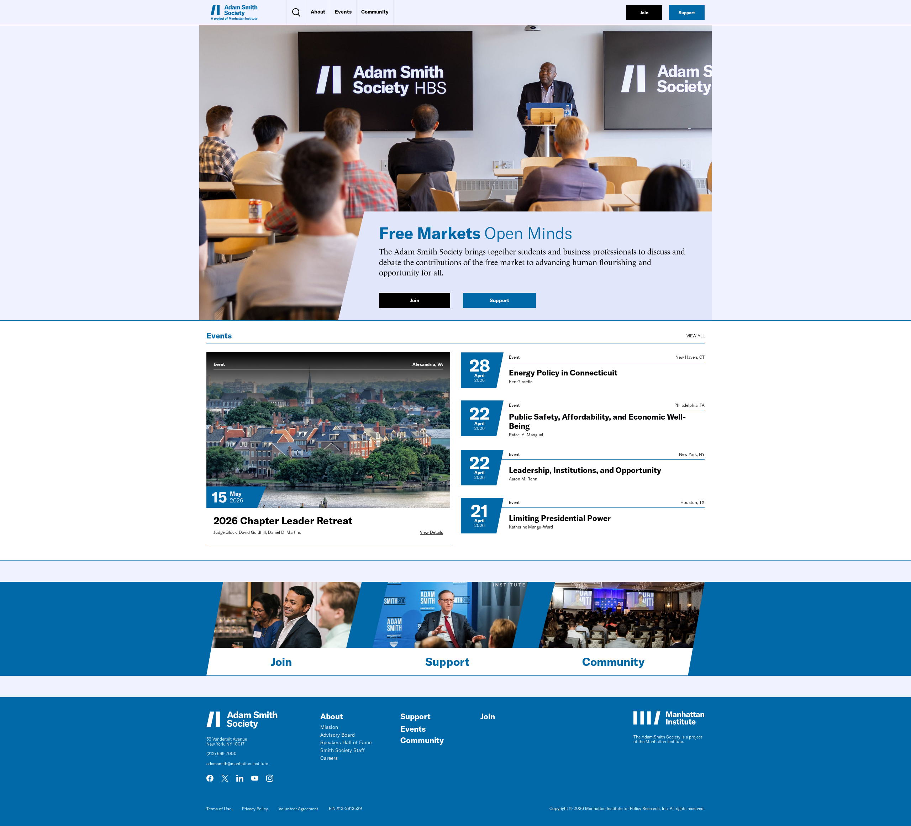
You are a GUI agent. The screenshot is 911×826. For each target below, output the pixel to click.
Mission (329, 727)
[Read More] (482, 370)
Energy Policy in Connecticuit (563, 372)
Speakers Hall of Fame (346, 742)
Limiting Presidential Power (560, 518)
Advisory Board (337, 735)
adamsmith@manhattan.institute (237, 763)
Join (281, 661)
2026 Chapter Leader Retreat (283, 520)
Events (343, 12)
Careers (329, 758)
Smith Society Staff (342, 750)
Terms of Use (218, 808)
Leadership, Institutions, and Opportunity (585, 470)
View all (695, 335)
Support (447, 661)
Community (375, 12)
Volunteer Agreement (298, 808)
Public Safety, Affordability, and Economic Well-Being (597, 421)
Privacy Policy (255, 808)
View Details (431, 532)
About (318, 12)
